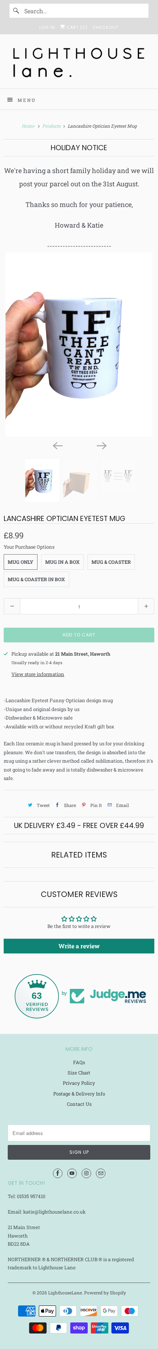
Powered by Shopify (105, 1292)
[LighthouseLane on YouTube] (72, 1173)
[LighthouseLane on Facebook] (57, 1173)
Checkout (105, 27)
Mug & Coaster (111, 562)
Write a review (79, 946)
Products (52, 126)
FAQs (79, 1062)
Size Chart (79, 1072)
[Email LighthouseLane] (100, 1173)
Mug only (20, 562)
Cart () (76, 27)
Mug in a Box (62, 562)
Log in (47, 27)
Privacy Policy (79, 1083)
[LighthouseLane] (79, 64)
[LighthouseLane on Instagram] (86, 1173)
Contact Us (79, 1104)
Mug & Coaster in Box (36, 579)
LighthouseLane (65, 1292)
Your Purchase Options (29, 547)
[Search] (16, 10)
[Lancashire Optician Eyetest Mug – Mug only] (79, 344)
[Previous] (57, 445)
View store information (37, 674)
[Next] (101, 445)
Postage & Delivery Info (79, 1093)
